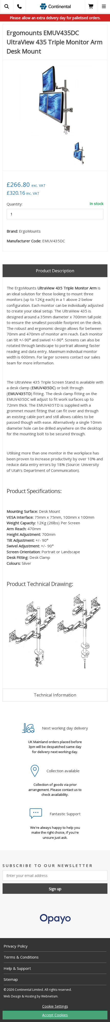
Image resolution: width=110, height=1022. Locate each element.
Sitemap (11, 979)
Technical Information (55, 695)
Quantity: (15, 203)
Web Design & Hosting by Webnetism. (31, 996)
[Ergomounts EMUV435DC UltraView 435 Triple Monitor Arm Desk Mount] (55, 101)
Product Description (55, 271)
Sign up (55, 888)
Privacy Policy (16, 946)
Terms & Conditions (21, 957)
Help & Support (17, 968)
